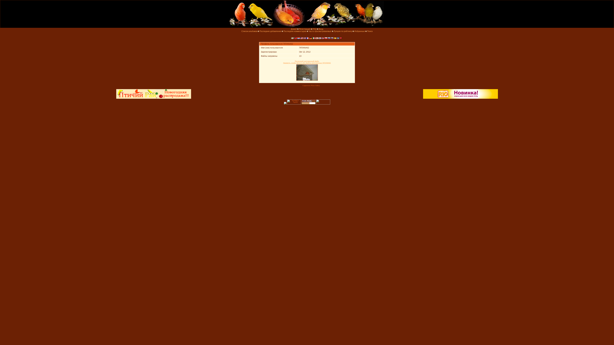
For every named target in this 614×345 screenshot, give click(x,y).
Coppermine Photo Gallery (311, 85)
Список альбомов (249, 31)
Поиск (370, 31)
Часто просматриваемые (320, 31)
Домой (294, 29)
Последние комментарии (294, 31)
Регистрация (305, 29)
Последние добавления (270, 31)
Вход (321, 29)
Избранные (359, 31)
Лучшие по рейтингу (343, 31)
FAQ (314, 29)
